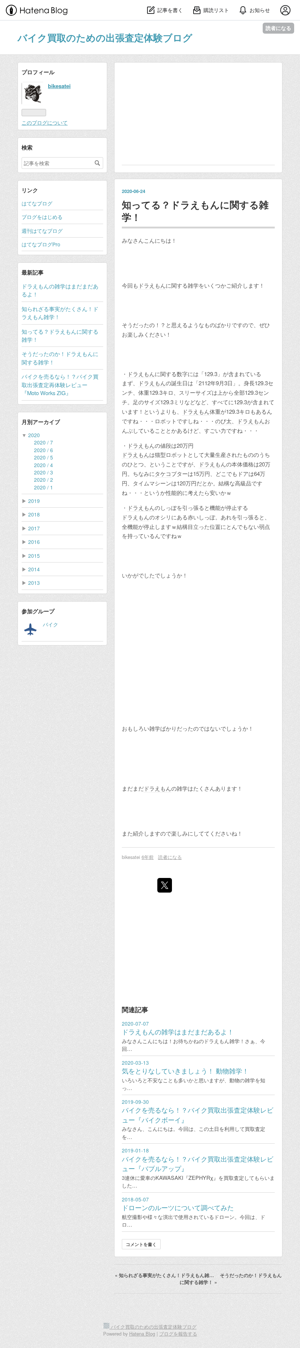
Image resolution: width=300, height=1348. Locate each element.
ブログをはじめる (42, 216)
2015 (34, 555)
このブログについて (45, 122)
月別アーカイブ (41, 422)
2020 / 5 (43, 457)
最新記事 (33, 272)
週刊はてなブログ (42, 230)
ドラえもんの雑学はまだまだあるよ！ (178, 1031)
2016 (34, 541)
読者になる (278, 28)
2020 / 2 (43, 479)
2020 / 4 (43, 465)
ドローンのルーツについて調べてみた (178, 1207)
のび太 (223, 421)
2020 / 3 (43, 472)
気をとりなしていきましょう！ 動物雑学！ (185, 1070)
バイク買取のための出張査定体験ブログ (105, 37)
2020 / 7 (43, 442)
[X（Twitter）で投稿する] (164, 885)
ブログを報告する (178, 1333)
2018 (34, 514)
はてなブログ (37, 203)
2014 (34, 569)
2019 (34, 500)
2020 (34, 435)
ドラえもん (152, 285)
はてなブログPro (41, 244)
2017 (34, 528)
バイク (50, 624)
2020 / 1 (43, 487)
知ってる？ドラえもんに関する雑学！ (195, 210)
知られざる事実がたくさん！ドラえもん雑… (165, 1275)
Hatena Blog (142, 1333)
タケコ (163, 473)
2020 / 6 (43, 450)
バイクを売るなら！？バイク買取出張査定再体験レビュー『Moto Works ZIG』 (60, 384)
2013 (34, 582)
